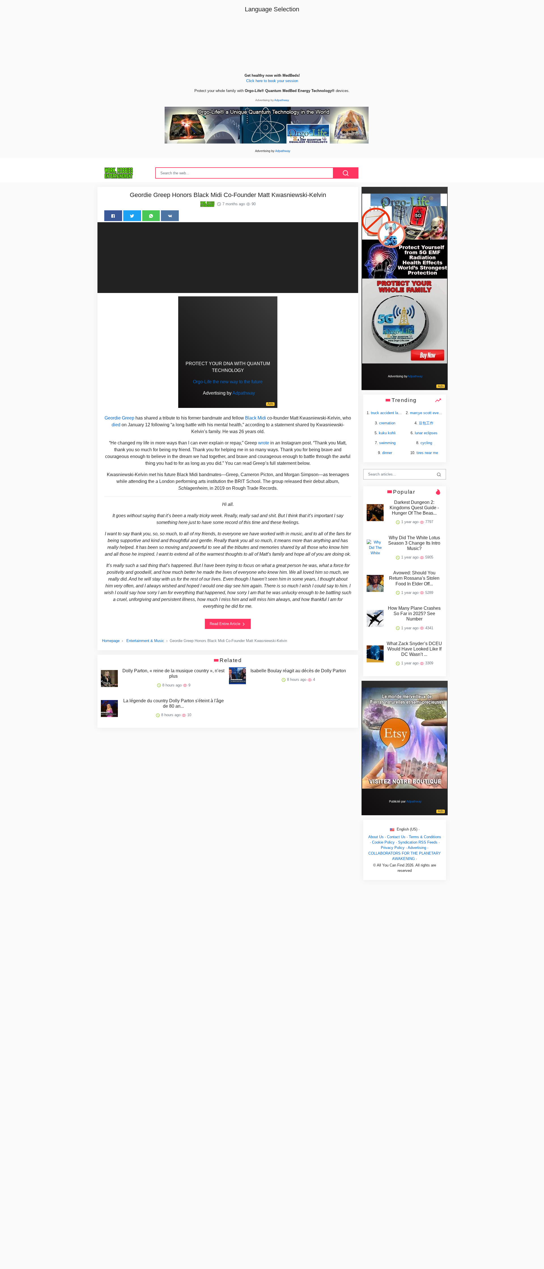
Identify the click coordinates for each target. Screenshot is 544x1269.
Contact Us (396, 837)
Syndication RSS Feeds (417, 842)
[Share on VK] (170, 215)
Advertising (417, 848)
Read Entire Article (225, 624)
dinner (387, 453)
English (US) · (408, 829)
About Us (376, 837)
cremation (387, 423)
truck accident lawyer (388, 413)
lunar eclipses (426, 433)
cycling (426, 443)
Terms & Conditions (425, 837)
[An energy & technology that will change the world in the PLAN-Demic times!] (267, 125)
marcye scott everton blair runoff (436, 413)
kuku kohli (387, 433)
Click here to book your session (272, 81)
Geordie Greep (119, 418)
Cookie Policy (383, 842)
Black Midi (255, 418)
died (116, 424)
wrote (263, 442)
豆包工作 (426, 423)
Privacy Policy (393, 848)
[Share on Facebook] (113, 215)
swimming (387, 443)
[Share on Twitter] (132, 215)
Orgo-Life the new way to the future (228, 381)
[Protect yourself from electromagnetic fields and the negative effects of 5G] (404, 278)
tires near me (427, 453)
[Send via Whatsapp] (151, 215)
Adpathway (281, 100)
